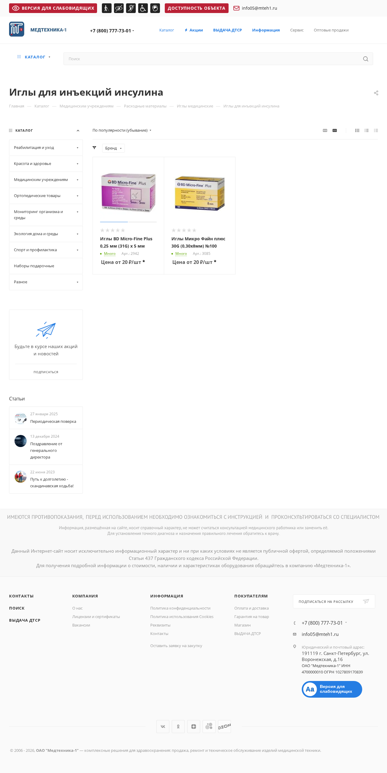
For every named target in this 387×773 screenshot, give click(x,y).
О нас (77, 608)
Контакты (21, 596)
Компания (85, 596)
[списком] (367, 130)
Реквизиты (160, 625)
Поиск (17, 608)
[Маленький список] (325, 130)
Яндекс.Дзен (193, 726)
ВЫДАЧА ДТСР (25, 620)
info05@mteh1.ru (259, 8)
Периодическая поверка (53, 421)
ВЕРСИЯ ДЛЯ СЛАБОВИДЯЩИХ (58, 8)
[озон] (224, 726)
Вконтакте (162, 726)
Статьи (17, 398)
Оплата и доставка (251, 608)
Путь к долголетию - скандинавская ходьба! (51, 482)
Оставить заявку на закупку (176, 645)
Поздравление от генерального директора (46, 450)
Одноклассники (178, 726)
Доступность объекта (196, 8)
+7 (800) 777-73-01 (110, 31)
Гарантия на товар (251, 616)
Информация (166, 596)
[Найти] (365, 58)
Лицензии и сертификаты (96, 616)
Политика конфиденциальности (180, 608)
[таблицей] (376, 130)
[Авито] (209, 726)
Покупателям (251, 596)
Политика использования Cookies (181, 616)
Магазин (242, 625)
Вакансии (81, 625)
